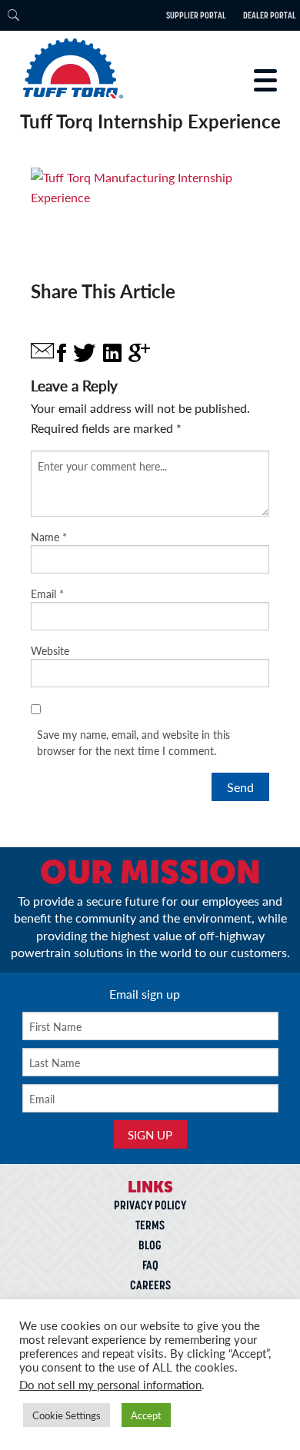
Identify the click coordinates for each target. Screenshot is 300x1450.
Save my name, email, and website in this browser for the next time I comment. (133, 742)
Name (49, 536)
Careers (150, 1284)
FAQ (150, 1264)
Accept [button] (146, 1415)
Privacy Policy (150, 1204)
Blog (150, 1244)
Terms (150, 1224)
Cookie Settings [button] (66, 1415)
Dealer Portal (269, 15)
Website (50, 650)
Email (47, 593)
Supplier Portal (196, 15)
